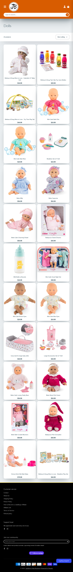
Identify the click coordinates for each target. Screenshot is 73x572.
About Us (6, 495)
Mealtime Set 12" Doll (53, 144)
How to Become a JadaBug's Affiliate (15, 504)
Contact (6, 493)
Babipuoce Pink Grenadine (53, 420)
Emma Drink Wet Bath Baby (20, 459)
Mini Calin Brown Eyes (20, 302)
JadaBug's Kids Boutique (32, 568)
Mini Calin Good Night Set (53, 262)
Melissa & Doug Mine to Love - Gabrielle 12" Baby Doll (20, 65)
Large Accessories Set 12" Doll (53, 341)
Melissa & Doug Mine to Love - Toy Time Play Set (20, 105)
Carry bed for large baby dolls (20, 341)
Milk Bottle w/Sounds (20, 262)
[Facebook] (4, 529)
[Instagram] (7, 529)
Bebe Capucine (53, 184)
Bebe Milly (20, 184)
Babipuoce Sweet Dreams (53, 223)
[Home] (13, 6)
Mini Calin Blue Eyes (53, 302)
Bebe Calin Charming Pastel (20, 223)
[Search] (67, 14)
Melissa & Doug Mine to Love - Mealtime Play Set (53, 459)
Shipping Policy (8, 498)
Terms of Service (9, 510)
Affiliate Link (7, 507)
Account (64, 7)
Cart (68, 7)
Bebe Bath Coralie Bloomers (20, 420)
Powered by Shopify (47, 568)
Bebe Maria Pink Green (53, 381)
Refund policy (8, 513)
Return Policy (8, 501)
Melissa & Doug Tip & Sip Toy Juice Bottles (53, 65)
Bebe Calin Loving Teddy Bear (20, 381)
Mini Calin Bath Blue (20, 144)
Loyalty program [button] (64, 561)
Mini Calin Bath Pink (53, 105)
